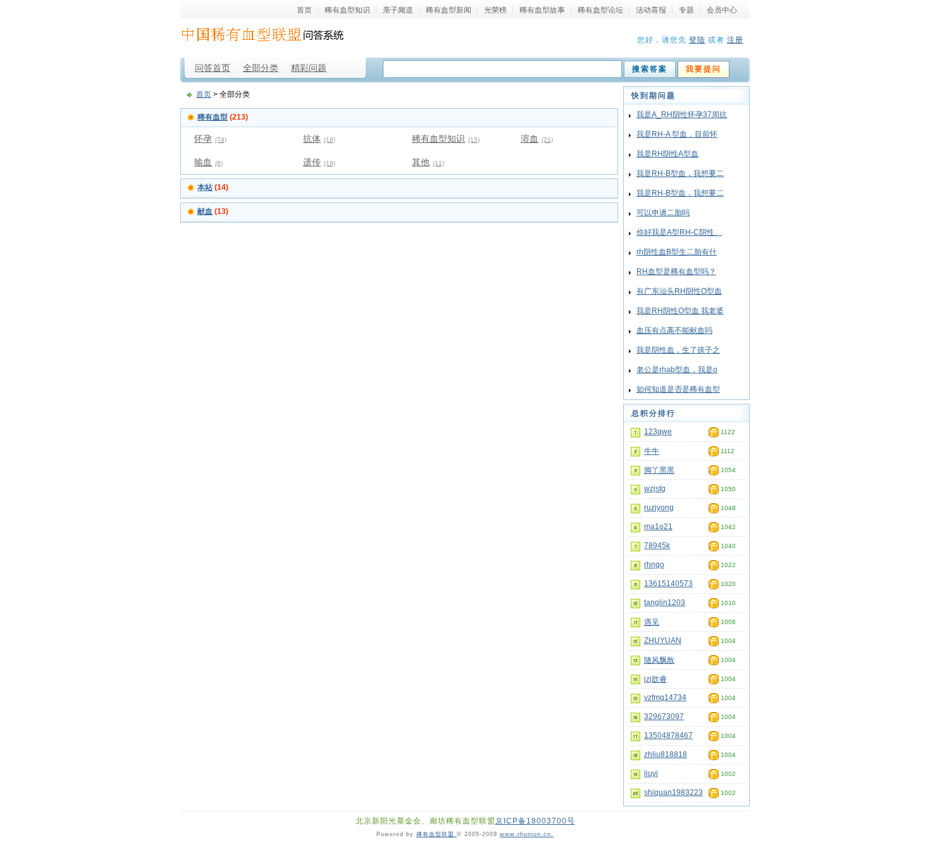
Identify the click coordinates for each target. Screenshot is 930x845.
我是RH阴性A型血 (667, 153)
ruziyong (659, 507)
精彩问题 (308, 68)
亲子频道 (398, 9)
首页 (304, 9)
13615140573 (668, 583)
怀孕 (210, 139)
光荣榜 (495, 9)
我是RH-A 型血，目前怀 (676, 134)
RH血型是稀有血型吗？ (676, 271)
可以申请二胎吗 (663, 212)
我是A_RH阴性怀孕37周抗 (681, 114)
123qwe (658, 431)
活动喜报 (651, 9)
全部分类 (260, 68)
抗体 (319, 139)
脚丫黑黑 (659, 470)
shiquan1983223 (673, 792)
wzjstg (655, 488)
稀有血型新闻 (448, 9)
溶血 (537, 139)
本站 (205, 187)
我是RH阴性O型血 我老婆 (680, 310)
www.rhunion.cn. (527, 834)
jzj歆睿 (655, 679)
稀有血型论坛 (600, 9)
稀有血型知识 (347, 9)
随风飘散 (659, 660)
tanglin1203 (664, 602)
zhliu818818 (665, 754)
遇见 (651, 622)
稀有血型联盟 (436, 834)
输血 (208, 162)
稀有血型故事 (542, 9)
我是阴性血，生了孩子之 (678, 350)
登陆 (697, 39)
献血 (205, 211)
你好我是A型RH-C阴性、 (679, 232)
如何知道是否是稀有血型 (678, 389)
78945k (657, 545)
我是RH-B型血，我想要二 (680, 173)
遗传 (319, 162)
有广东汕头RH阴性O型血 (679, 291)
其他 (428, 162)
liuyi (651, 773)
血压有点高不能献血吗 (674, 330)
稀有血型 (212, 117)
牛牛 (651, 451)
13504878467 (668, 735)
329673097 (664, 716)
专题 (686, 9)
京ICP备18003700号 (535, 821)
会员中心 (722, 9)
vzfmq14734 (665, 697)
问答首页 (212, 68)
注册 (735, 39)
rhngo (654, 564)
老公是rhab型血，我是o (676, 369)
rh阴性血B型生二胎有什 (676, 251)
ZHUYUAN (662, 640)
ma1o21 (658, 526)
